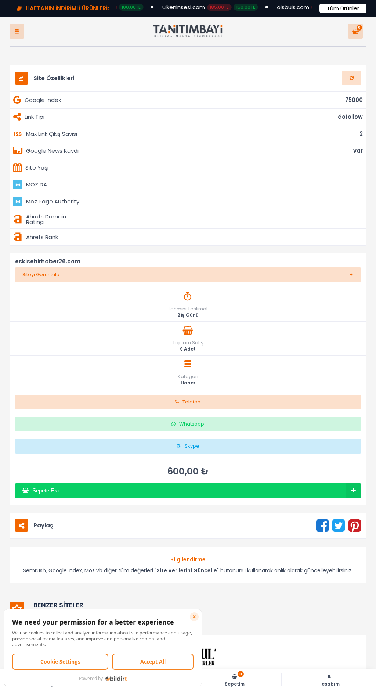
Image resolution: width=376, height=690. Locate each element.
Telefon (191, 406)
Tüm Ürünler (343, 8)
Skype (192, 450)
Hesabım (329, 683)
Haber (188, 387)
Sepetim (235, 679)
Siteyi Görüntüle (40, 278)
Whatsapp (191, 428)
